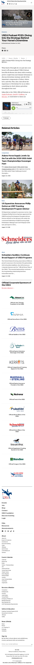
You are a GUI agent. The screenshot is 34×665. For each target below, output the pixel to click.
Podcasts (4, 629)
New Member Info (6, 602)
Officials (4, 614)
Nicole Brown (6, 43)
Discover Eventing (8, 515)
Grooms (4, 593)
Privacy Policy (22, 651)
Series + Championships (8, 565)
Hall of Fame (5, 548)
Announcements (7, 528)
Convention (4, 589)
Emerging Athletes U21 (7, 598)
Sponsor (4, 552)
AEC (3, 566)
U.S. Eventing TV (6, 627)
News (23, 58)
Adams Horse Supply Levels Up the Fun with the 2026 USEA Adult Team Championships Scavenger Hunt (17, 160)
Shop (3, 508)
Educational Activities (7, 613)
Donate (4, 503)
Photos (3, 625)
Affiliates (4, 547)
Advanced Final (5, 568)
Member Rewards (6, 600)
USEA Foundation (8, 513)
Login (4, 518)
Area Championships (7, 579)
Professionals (5, 591)
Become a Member (8, 587)
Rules (3, 563)
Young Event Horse (6, 570)
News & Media (6, 621)
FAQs (3, 523)
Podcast (6, 118)
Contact (4, 510)
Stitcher (4, 97)
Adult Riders (5, 595)
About (3, 252)
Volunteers (4, 580)
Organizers (4, 582)
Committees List (6, 550)
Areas (3, 545)
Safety (3, 616)
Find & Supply (19, 660)
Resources (5, 526)
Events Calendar (7, 557)
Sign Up (4, 636)
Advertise (4, 631)
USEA (3, 58)
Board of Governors (6, 540)
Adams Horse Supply (10, 167)
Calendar (4, 559)
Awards (3, 577)
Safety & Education (8, 609)
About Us (4, 538)
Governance (5, 541)
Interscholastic (5, 575)
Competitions (5, 152)
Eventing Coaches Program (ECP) (10, 611)
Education (4, 32)
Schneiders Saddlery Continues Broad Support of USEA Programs (17, 256)
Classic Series (5, 572)
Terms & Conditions (13, 651)
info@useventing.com (17, 658)
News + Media (13, 58)
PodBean (22, 94)
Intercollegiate (5, 573)
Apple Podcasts (7, 94)
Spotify (15, 94)
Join (3, 505)
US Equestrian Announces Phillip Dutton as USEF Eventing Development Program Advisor (16, 206)
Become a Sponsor (7, 288)
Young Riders (5, 597)
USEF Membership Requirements (10, 604)
